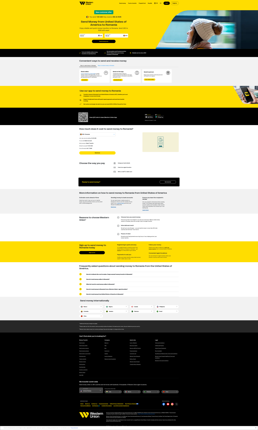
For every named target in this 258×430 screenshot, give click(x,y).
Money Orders (82, 372)
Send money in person (84, 348)
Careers (106, 353)
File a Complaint (158, 351)
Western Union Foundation (110, 359)
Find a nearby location (149, 79)
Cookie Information (107, 405)
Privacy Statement (74, 427)
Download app (82, 367)
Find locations (82, 364)
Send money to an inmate (84, 353)
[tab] (88, 65)
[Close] (255, 427)
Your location (85, 388)
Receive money (82, 361)
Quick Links (133, 340)
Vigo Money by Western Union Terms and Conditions (166, 353)
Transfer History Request (135, 364)
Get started (168, 182)
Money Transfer (83, 340)
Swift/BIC (81, 375)
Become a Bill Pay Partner (135, 348)
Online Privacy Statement (160, 348)
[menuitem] (86, 3)
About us (106, 343)
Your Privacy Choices (130, 403)
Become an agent (133, 345)
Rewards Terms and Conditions (161, 360)
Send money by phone (84, 351)
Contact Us (107, 351)
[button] (156, 3)
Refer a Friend (133, 359)
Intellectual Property (159, 345)
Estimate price (82, 356)
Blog (105, 348)
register (119, 250)
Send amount (82, 34)
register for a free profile (90, 73)
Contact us (94, 403)
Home (81, 403)
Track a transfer (82, 359)
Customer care (133, 353)
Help (105, 345)
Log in (82, 73)
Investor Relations (108, 356)
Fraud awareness (133, 351)
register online (120, 203)
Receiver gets (108, 34)
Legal (156, 340)
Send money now (103, 41)
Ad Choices (95, 405)
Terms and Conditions (159, 343)
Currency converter (83, 369)
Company (107, 340)
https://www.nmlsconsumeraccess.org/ (146, 414)
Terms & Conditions (85, 405)
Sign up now (92, 252)
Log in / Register (133, 343)
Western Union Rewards (135, 356)
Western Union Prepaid (135, 361)
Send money (82, 343)
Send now (97, 153)
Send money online (83, 345)
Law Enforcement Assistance (121, 405)
